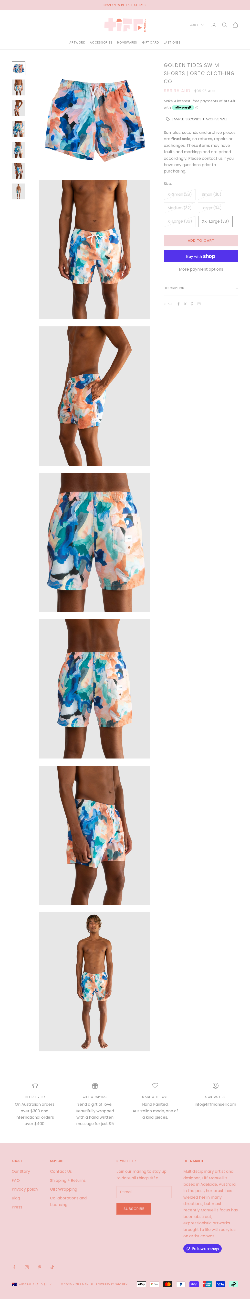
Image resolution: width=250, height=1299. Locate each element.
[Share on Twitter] (185, 304)
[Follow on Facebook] (14, 1267)
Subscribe (134, 1208)
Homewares (127, 42)
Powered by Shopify (111, 1284)
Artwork (77, 42)
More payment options (201, 269)
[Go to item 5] (18, 149)
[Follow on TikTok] (52, 1267)
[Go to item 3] (18, 108)
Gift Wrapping (63, 1189)
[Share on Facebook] (178, 304)
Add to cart (201, 240)
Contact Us (61, 1171)
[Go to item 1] (18, 68)
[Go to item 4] (18, 129)
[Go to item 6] (18, 170)
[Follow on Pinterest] (39, 1267)
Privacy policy (25, 1189)
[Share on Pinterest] (192, 304)
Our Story (21, 1171)
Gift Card (150, 42)
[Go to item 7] (18, 191)
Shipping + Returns (68, 1180)
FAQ (16, 1180)
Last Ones (172, 42)
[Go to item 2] (18, 87)
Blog (16, 1198)
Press (17, 1207)
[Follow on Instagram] (26, 1267)
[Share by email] (199, 304)
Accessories (101, 42)
